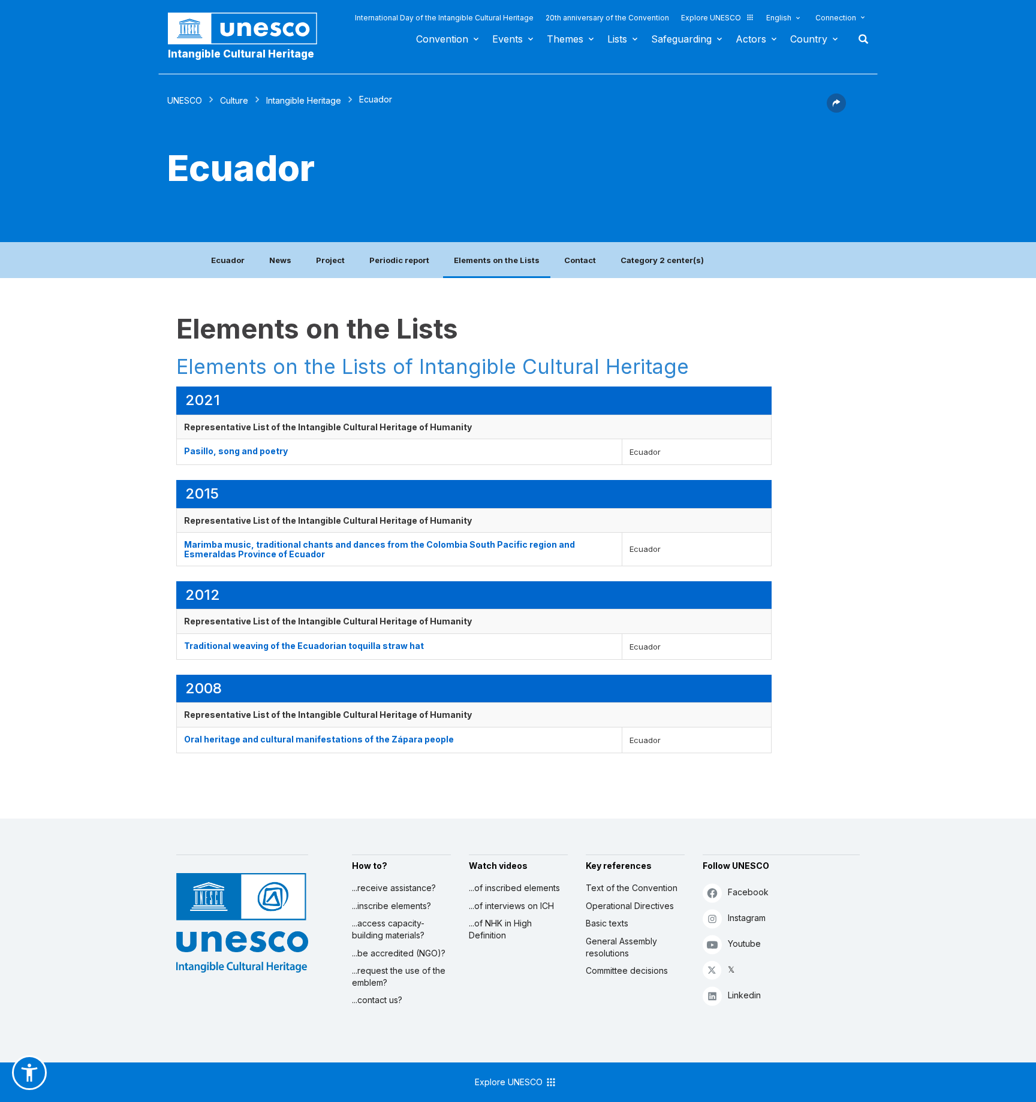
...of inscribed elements (514, 888)
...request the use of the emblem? (398, 976)
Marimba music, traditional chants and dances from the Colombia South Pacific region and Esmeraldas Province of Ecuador (379, 548)
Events (507, 39)
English (778, 17)
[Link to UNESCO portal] (249, 28)
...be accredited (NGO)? (398, 953)
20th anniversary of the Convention (607, 17)
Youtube (744, 943)
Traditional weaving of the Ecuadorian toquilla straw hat (304, 646)
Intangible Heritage (303, 100)
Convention (442, 39)
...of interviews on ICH (511, 906)
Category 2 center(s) (662, 260)
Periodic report (399, 260)
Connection (835, 17)
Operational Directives (630, 906)
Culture (234, 100)
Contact (580, 260)
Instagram (747, 918)
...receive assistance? (394, 888)
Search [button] (859, 39)
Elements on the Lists (497, 260)
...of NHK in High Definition (500, 929)
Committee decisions (627, 970)
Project (330, 260)
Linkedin (744, 995)
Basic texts (607, 923)
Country (808, 39)
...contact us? (377, 1000)
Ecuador (228, 260)
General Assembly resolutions (621, 947)
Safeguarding (681, 39)
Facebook (748, 892)
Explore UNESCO (711, 17)
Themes (565, 39)
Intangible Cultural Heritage (241, 54)
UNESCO (184, 100)
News (280, 260)
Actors (751, 39)
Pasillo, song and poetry (236, 451)
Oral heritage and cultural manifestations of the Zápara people (319, 739)
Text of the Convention (631, 888)
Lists (617, 39)
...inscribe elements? (391, 906)
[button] (836, 109)
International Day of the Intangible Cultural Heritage (444, 17)
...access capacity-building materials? (388, 929)
